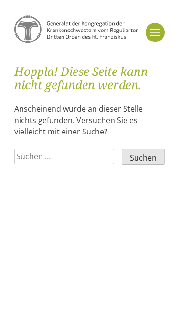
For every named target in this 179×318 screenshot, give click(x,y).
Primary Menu (155, 32)
